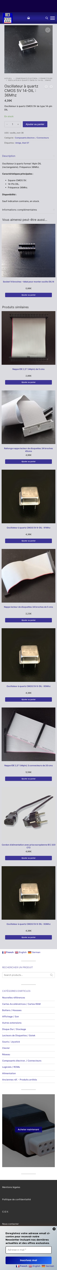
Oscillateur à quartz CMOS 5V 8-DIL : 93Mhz (29, 924)
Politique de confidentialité (16, 1199)
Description (8, 155)
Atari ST (25, 143)
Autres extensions (11, 1022)
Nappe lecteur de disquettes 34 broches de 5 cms (28, 607)
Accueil (8, 78)
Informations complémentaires (19, 209)
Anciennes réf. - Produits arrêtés (19, 1079)
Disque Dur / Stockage (14, 1029)
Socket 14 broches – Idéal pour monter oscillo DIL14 (28, 281)
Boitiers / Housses (11, 1010)
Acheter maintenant (28, 1129)
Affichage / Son (10, 1016)
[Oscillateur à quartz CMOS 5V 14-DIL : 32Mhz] (46, 87)
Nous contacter (10, 1223)
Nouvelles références (13, 997)
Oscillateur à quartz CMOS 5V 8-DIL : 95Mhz (29, 686)
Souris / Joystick (11, 1041)
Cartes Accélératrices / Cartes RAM (21, 1004)
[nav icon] (52, 18)
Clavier (6, 1048)
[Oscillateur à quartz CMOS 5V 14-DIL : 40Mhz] (51, 87)
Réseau (6, 1054)
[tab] (28, 177)
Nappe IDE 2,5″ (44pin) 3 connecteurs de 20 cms (28, 765)
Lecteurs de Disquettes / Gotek (18, 1035)
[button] (47, 30)
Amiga (18, 143)
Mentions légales (11, 1187)
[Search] (51, 975)
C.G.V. (5, 1211)
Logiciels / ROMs (11, 1067)
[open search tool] (46, 18)
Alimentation (9, 1073)
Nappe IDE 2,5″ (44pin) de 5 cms (28, 369)
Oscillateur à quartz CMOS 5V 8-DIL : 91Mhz (28, 527)
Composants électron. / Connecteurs (34, 78)
